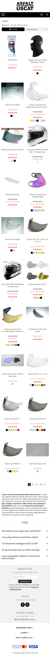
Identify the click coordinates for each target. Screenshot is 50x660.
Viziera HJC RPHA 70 (37, 419)
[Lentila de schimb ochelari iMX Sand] (12, 360)
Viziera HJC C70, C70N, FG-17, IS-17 (37, 240)
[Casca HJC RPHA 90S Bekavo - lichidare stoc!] (12, 270)
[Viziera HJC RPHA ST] (12, 450)
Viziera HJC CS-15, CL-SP (37, 374)
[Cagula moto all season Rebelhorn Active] (37, 46)
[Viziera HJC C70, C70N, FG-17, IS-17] (37, 225)
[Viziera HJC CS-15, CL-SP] (37, 360)
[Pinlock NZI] (12, 46)
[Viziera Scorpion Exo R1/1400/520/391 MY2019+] (12, 315)
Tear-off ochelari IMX (37, 464)
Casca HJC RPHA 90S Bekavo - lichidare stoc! (12, 285)
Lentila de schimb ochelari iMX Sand (12, 375)
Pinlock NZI (12, 60)
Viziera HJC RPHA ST (12, 464)
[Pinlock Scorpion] (12, 180)
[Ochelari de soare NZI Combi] (37, 315)
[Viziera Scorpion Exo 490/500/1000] (37, 180)
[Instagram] (27, 604)
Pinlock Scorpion (12, 194)
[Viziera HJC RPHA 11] (12, 405)
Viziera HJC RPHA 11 (12, 419)
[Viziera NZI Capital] (12, 91)
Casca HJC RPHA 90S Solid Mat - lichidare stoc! (37, 150)
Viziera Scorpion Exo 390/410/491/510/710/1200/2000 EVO (37, 106)
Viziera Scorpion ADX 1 (37, 284)
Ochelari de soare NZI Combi (37, 330)
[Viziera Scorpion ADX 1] (37, 270)
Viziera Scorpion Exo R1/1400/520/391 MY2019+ (12, 330)
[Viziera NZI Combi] (12, 225)
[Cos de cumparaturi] (41, 14)
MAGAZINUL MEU (24, 627)
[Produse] (3, 15)
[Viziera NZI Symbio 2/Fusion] (12, 136)
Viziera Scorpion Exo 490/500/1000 (37, 195)
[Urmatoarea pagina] (44, 484)
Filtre (14, 29)
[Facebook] (23, 604)
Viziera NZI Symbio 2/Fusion (12, 149)
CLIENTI (24, 632)
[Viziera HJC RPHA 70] (37, 405)
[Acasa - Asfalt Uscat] (25, 6)
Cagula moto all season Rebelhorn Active (37, 61)
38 (41, 484)
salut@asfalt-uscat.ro (26, 619)
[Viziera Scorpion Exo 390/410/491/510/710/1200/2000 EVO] (37, 91)
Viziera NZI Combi (12, 239)
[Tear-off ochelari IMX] (37, 450)
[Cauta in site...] (47, 14)
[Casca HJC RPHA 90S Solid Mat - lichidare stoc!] (37, 136)
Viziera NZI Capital (12, 105)
